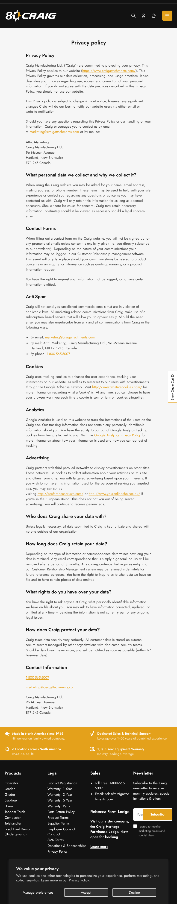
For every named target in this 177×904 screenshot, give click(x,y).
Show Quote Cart (172, 386)
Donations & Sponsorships (66, 845)
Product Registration (62, 783)
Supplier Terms (58, 823)
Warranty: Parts (58, 806)
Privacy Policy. (79, 880)
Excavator (11, 783)
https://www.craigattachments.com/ (109, 70)
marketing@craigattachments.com (54, 131)
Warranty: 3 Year (59, 794)
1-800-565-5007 (58, 353)
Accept (86, 892)
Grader (10, 794)
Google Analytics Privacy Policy (117, 435)
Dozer (9, 806)
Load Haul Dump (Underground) (17, 832)
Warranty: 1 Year (59, 788)
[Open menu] (167, 16)
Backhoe (11, 800)
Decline (134, 892)
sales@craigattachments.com (112, 796)
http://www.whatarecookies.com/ (117, 387)
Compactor (13, 817)
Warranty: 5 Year (59, 800)
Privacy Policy (57, 851)
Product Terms (57, 817)
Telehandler (13, 823)
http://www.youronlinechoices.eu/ (114, 493)
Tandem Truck (15, 811)
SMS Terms (55, 839)
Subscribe (157, 814)
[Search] (133, 16)
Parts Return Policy (61, 811)
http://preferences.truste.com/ (60, 493)
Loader (10, 788)
